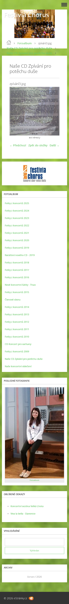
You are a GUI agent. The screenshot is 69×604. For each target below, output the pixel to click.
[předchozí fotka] (16, 111)
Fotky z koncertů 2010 (17, 336)
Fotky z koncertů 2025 (17, 203)
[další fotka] (53, 111)
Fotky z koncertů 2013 (17, 314)
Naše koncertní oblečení (18, 366)
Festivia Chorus (26, 15)
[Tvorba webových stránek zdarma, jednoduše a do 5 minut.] (31, 598)
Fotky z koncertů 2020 (17, 240)
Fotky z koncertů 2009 (17, 351)
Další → (54, 145)
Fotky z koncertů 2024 (17, 210)
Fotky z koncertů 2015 (17, 292)
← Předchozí (18, 145)
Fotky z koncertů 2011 (17, 329)
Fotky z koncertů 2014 (17, 307)
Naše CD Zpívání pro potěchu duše (29, 48)
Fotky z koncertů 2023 (17, 218)
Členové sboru (13, 299)
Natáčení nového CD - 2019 (20, 255)
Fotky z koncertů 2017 (17, 270)
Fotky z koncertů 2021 (17, 233)
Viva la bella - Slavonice (23, 513)
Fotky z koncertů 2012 (17, 321)
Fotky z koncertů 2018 (17, 262)
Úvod (9, 42)
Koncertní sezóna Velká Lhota (27, 506)
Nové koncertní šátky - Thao (20, 284)
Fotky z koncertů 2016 (17, 277)
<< (9, 576)
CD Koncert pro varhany (18, 344)
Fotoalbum (24, 43)
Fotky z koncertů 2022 (17, 225)
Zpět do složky (38, 145)
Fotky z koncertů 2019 (17, 247)
